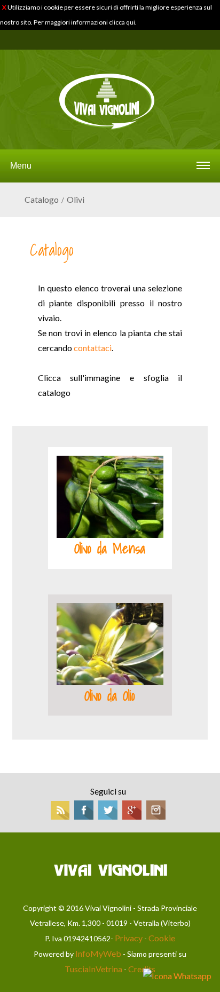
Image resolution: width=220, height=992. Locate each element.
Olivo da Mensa (109, 548)
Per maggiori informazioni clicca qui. (85, 22)
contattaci (93, 348)
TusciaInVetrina (93, 969)
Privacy (129, 938)
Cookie (161, 938)
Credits (141, 969)
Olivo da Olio (109, 696)
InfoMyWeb (98, 953)
